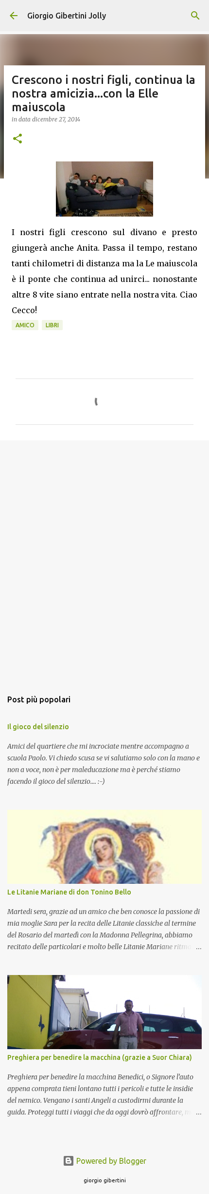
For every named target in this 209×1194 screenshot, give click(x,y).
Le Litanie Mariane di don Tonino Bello (69, 892)
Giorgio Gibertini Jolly (66, 15)
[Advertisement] (104, 560)
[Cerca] (195, 15)
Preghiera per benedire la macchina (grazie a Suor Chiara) (99, 1057)
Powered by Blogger (110, 1160)
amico (25, 325)
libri (52, 325)
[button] (17, 139)
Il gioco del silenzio (38, 727)
